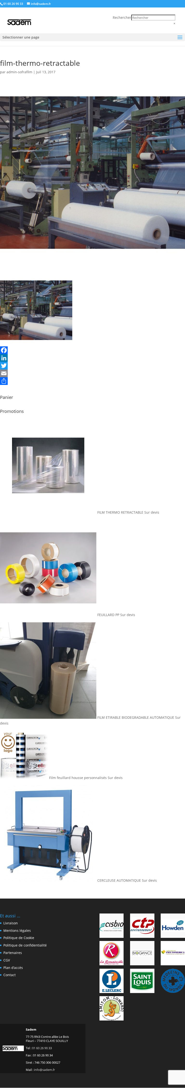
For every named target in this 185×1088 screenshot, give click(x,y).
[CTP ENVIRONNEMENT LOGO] (142, 926)
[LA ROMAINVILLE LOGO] (111, 954)
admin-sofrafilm (19, 72)
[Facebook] (92, 350)
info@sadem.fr (44, 1070)
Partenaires (12, 952)
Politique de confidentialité (25, 945)
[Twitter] (92, 365)
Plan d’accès (13, 967)
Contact (9, 975)
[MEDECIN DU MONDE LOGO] (173, 982)
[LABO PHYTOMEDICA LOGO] (173, 954)
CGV (6, 960)
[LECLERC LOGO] (111, 982)
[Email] (92, 373)
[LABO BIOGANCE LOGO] (142, 954)
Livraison (10, 923)
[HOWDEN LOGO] (173, 926)
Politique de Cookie (18, 937)
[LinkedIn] (92, 358)
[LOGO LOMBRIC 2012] (111, 1009)
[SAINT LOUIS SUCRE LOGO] (142, 982)
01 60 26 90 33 (13, 4)
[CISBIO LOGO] (111, 926)
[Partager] (92, 381)
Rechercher (122, 17)
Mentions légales (17, 930)
